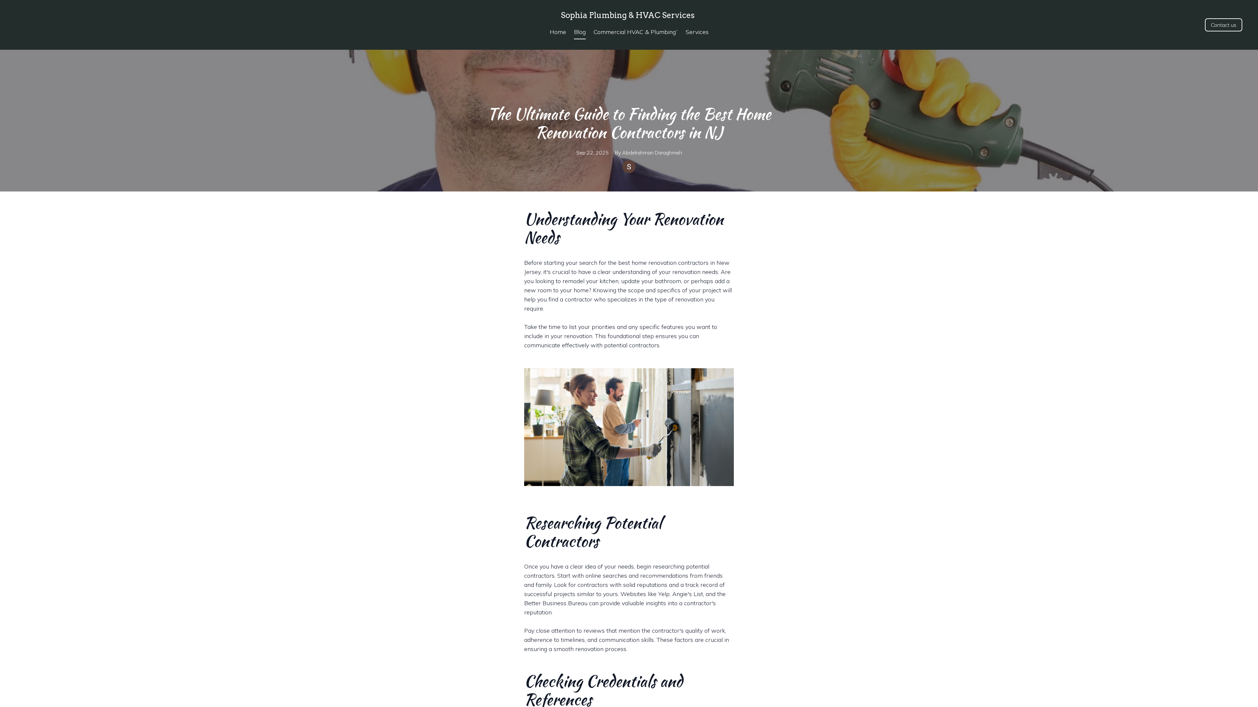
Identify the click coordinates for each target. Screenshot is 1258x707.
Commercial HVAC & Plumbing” (636, 32)
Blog (580, 32)
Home (558, 32)
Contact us (1223, 25)
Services (697, 32)
